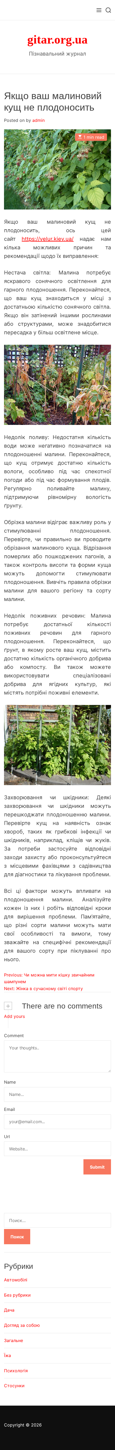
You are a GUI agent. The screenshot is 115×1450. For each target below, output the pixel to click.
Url (7, 1136)
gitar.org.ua (57, 40)
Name (10, 1082)
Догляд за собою (22, 1325)
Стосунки (14, 1385)
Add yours (14, 1016)
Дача (9, 1310)
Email (9, 1109)
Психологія (16, 1370)
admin (38, 120)
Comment (14, 1035)
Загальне (13, 1340)
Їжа (7, 1355)
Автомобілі (15, 1279)
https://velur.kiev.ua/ (48, 239)
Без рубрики (17, 1295)
